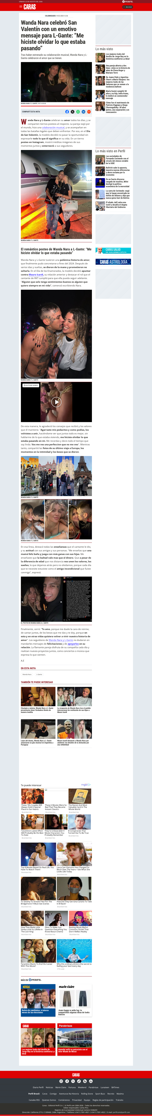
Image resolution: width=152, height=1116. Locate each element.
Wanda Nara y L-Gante (61, 640)
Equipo (87, 1100)
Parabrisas (93, 1087)
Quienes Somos (49, 1100)
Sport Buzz (100, 1093)
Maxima (120, 1093)
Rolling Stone (87, 1093)
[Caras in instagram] (61, 1081)
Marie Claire (60, 1087)
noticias (38, 987)
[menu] (21, 7)
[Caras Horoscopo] (113, 264)
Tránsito (119, 1100)
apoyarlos (73, 643)
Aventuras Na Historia (69, 1093)
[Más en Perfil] (35, 980)
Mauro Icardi (36, 274)
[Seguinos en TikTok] (79, 1081)
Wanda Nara (27, 674)
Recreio (110, 1093)
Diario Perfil (38, 1087)
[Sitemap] (91, 1081)
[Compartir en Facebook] (67, 112)
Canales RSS (34, 1100)
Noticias (49, 1087)
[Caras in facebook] (67, 1081)
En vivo (129, 7)
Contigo (53, 1093)
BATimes (115, 1087)
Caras (44, 1093)
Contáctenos (64, 1100)
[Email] (89, 112)
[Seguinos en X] (73, 1081)
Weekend (82, 1087)
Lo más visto (104, 49)
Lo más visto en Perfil (110, 151)
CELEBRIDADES (50, 16)
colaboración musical (53, 127)
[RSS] (85, 1081)
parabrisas (74, 1026)
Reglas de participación (103, 1100)
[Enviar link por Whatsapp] (78, 112)
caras (38, 1026)
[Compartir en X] (72, 112)
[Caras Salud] (113, 253)
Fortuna (72, 1087)
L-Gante (39, 674)
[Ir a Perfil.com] (127, 2)
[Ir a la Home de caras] (30, 8)
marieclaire (74, 987)
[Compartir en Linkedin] (83, 112)
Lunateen (105, 1087)
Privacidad (77, 1100)
